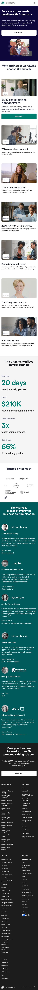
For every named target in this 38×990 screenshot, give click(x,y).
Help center (4, 962)
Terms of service (26, 892)
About (23, 863)
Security (24, 904)
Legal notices (25, 911)
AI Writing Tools (5, 890)
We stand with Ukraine (26, 866)
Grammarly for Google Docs (5, 831)
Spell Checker (5, 937)
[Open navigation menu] (35, 2)
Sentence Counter (6, 906)
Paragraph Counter (7, 903)
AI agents (4, 865)
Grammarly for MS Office (6, 826)
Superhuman (27, 859)
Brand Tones (4, 918)
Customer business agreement (27, 896)
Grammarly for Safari (5, 814)
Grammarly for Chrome (5, 809)
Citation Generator (6, 875)
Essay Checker (5, 878)
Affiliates (24, 880)
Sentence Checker (6, 940)
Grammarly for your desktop (7, 792)
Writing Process (26, 821)
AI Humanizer (5, 872)
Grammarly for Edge (7, 822)
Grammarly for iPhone (5, 840)
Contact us (4, 966)
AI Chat (3, 887)
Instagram (6, 972)
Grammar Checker (6, 859)
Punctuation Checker (4, 943)
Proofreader (5, 952)
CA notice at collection (25, 900)
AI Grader (4, 927)
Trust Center (25, 886)
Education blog (26, 830)
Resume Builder (5, 934)
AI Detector (4, 868)
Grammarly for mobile (5, 835)
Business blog (25, 833)
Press (23, 876)
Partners (24, 883)
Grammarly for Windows (5, 796)
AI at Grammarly (26, 811)
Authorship (4, 921)
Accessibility (25, 908)
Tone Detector (5, 893)
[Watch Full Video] (19, 47)
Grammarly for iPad (7, 844)
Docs (2, 788)
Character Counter (6, 899)
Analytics (4, 915)
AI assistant (25, 808)
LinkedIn (5, 978)
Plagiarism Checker (6, 862)
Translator (4, 884)
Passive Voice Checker (5, 948)
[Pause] (5, 497)
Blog (23, 824)
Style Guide (4, 909)
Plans (23, 788)
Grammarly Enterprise (25, 799)
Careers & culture (27, 873)
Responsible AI (26, 870)
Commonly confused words (28, 837)
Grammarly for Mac (7, 800)
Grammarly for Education (26, 804)
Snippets (3, 912)
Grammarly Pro (26, 791)
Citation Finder (5, 924)
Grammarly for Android (5, 848)
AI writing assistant (27, 817)
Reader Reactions (6, 930)
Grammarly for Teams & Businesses (27, 795)
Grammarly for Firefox (5, 818)
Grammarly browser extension (7, 804)
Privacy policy (26, 889)
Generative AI (26, 814)
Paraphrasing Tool (6, 881)
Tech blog (24, 827)
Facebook (6, 969)
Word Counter (5, 896)
